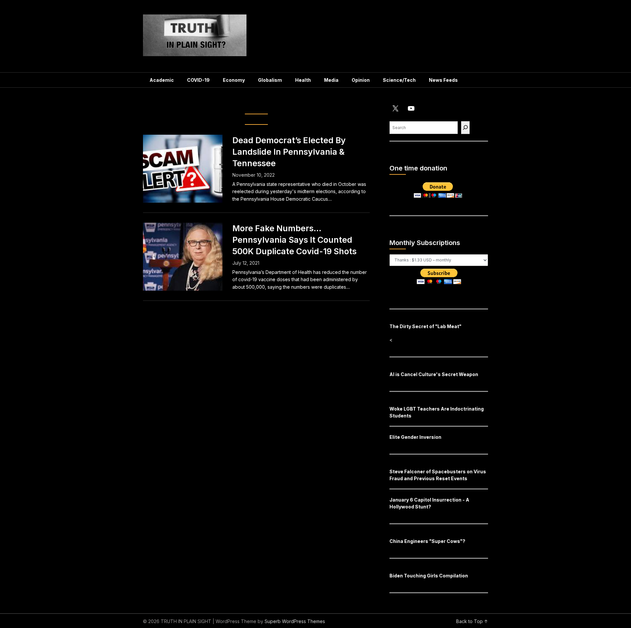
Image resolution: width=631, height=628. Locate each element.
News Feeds (443, 80)
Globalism (270, 80)
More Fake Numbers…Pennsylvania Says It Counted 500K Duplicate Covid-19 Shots (294, 239)
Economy (234, 80)
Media (331, 80)
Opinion (361, 80)
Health (303, 80)
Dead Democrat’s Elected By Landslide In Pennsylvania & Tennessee (289, 151)
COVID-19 (198, 80)
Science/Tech (399, 80)
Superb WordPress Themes (295, 621)
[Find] (465, 127)
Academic (162, 80)
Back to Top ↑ (472, 621)
